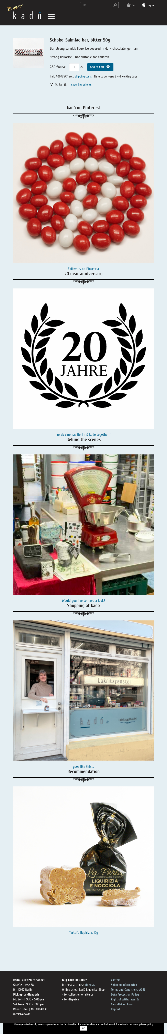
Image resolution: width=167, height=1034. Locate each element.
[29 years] (27, 16)
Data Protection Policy (125, 994)
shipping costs (83, 76)
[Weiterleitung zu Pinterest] (83, 193)
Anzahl (62, 67)
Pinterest (92, 269)
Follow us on (77, 269)
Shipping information (124, 985)
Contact (116, 980)
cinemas (90, 985)
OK (83, 1028)
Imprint (115, 1009)
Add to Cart (97, 67)
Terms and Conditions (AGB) (128, 989)
